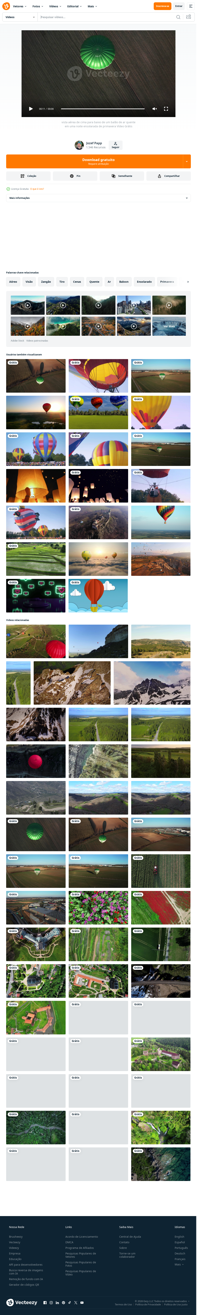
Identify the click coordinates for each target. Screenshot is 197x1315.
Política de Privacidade (145, 1304)
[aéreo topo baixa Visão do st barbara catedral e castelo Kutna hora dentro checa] (98, 981)
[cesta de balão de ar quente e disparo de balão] (160, 486)
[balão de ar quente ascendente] (36, 522)
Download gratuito (97, 161)
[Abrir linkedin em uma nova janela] (57, 1302)
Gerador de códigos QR (24, 1284)
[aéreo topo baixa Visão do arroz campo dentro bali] (98, 944)
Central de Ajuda (128, 1236)
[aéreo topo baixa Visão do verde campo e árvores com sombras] (98, 1054)
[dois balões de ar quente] (98, 449)
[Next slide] (182, 281)
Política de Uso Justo (173, 1304)
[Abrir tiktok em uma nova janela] (69, 1302)
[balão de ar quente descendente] (160, 412)
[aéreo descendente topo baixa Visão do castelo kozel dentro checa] (36, 1091)
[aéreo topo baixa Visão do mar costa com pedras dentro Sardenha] (160, 1164)
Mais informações (19, 198)
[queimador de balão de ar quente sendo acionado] (98, 376)
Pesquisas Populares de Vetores (79, 1255)
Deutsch (177, 1253)
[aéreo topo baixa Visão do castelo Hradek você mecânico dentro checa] (36, 944)
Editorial (72, 6)
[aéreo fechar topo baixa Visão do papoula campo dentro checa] (98, 907)
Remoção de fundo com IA (26, 1279)
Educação (15, 1259)
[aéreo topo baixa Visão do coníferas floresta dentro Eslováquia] (98, 1164)
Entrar (175, 6)
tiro (62, 281)
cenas (77, 281)
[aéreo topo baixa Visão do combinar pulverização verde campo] (160, 944)
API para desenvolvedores (25, 1264)
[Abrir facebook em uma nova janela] (45, 1302)
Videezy (13, 1248)
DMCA (68, 1242)
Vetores (18, 6)
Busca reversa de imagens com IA (26, 1271)
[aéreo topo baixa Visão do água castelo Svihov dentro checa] (36, 1017)
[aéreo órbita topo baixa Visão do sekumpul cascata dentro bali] (36, 1164)
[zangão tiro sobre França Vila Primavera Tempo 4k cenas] (98, 798)
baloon (124, 281)
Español (177, 1242)
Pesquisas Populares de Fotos (79, 1263)
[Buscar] (175, 17)
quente (94, 281)
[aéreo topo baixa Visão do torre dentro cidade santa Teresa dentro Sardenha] (98, 1017)
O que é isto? (37, 189)
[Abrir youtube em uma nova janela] (81, 1302)
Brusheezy (15, 1236)
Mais (91, 6)
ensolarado (144, 281)
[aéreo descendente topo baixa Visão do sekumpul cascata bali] (160, 1127)
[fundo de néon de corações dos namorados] (35, 595)
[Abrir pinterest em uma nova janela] (63, 1302)
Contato (122, 1242)
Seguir (114, 147)
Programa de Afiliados (78, 1248)
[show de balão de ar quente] (36, 449)
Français (177, 1259)
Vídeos (53, 6)
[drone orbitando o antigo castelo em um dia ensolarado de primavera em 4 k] (98, 522)
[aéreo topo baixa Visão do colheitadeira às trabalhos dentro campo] (160, 871)
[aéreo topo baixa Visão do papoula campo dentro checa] (160, 907)
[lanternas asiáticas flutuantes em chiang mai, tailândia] (36, 486)
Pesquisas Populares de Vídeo (79, 1272)
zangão (46, 281)
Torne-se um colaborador (125, 1255)
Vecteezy (14, 1242)
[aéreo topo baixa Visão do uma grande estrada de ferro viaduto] (160, 981)
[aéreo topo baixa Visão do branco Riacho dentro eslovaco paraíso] (36, 1127)
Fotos (36, 6)
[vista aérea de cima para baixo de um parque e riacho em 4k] (160, 1091)
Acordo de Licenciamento (80, 1236)
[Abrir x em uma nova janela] (75, 1302)
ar (109, 281)
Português (178, 1248)
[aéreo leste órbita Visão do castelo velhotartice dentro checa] (160, 1054)
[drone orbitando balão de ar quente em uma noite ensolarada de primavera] (160, 449)
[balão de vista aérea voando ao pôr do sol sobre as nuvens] (98, 559)
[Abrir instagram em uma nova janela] (51, 1302)
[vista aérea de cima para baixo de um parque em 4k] (98, 1091)
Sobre (121, 1248)
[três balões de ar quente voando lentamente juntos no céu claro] (98, 412)
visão (29, 281)
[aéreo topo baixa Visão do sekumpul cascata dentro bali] (98, 1127)
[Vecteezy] (6, 6)
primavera (167, 281)
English (177, 1236)
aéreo (13, 281)
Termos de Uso (120, 1304)
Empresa (14, 1253)
